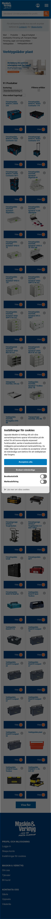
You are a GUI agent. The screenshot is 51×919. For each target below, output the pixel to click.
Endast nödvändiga (25, 470)
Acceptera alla (25, 462)
